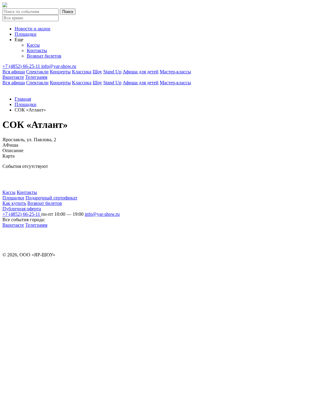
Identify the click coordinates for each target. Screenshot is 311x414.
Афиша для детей (141, 71)
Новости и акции (32, 28)
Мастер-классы (175, 71)
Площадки (25, 34)
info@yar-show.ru (58, 66)
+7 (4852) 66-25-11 (21, 66)
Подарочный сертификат (51, 197)
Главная (23, 99)
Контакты (37, 50)
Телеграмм (36, 77)
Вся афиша (13, 71)
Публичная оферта (21, 208)
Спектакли (37, 71)
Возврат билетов (44, 55)
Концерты (60, 71)
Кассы (33, 45)
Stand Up (112, 71)
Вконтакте (13, 77)
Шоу (97, 71)
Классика (81, 71)
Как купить (14, 203)
